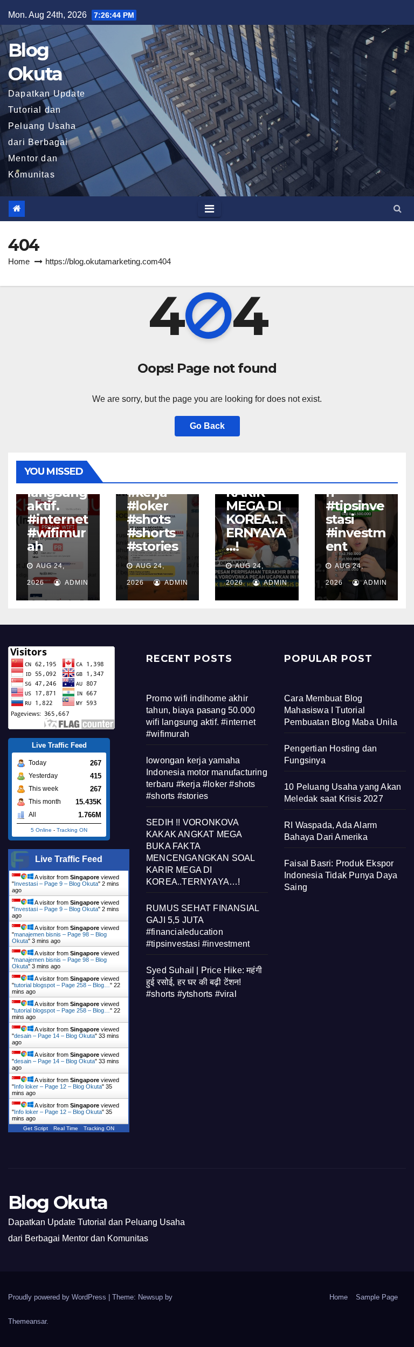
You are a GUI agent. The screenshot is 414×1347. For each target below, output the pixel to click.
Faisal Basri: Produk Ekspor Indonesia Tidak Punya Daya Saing (340, 875)
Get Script (35, 1128)
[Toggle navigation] (209, 209)
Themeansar (27, 1321)
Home (19, 261)
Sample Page (377, 1297)
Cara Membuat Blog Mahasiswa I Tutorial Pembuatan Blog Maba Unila (340, 710)
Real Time (65, 1128)
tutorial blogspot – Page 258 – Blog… (62, 985)
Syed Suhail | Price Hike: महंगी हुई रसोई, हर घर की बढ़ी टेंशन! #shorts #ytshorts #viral (204, 982)
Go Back (207, 425)
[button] (398, 208)
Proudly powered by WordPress (58, 1297)
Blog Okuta (57, 1202)
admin (75, 582)
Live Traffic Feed (68, 859)
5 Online (41, 830)
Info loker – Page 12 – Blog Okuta (58, 1086)
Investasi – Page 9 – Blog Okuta (56, 883)
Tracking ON (72, 830)
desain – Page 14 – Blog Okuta (54, 1036)
